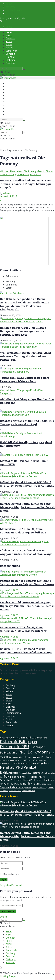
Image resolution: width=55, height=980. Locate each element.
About (9, 3)
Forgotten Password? (11, 885)
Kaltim (9, 44)
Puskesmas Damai (20, 780)
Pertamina (37, 772)
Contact (10, 13)
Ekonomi (10, 56)
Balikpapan (32, 737)
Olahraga (11, 60)
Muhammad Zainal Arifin (10, 763)
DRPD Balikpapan (11, 757)
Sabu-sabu (46, 784)
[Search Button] (24, 69)
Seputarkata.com (11, 787)
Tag (9, 150)
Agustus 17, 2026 (9, 615)
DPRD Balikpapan (32, 752)
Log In (3, 916)
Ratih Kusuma (32, 783)
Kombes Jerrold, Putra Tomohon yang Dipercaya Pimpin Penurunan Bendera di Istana (27, 507)
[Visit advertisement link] (24, 264)
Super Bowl (26, 787)
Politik (9, 41)
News (9, 35)
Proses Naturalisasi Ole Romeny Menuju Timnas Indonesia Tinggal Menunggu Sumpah (27, 184)
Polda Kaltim (17, 776)
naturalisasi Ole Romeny (24, 150)
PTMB (39, 777)
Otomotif (10, 38)
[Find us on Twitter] (1, 21)
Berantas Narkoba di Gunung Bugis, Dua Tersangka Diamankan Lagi (27, 422)
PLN (7, 776)
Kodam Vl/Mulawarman (8, 760)
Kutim (9, 700)
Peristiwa (10, 63)
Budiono (43, 738)
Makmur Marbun (25, 760)
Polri (26, 777)
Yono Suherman (28, 790)
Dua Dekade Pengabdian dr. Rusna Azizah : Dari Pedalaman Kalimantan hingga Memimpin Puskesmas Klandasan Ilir (24, 304)
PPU (30, 777)
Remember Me (11, 874)
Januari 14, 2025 (8, 196)
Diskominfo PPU (14, 746)
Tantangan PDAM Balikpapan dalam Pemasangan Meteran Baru (24, 379)
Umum (9, 725)
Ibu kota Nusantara (32, 757)
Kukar (9, 697)
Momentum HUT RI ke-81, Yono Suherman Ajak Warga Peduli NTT (23, 530)
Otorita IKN (33, 763)
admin (6, 193)
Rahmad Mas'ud (13, 783)
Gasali (21, 756)
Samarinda (11, 50)
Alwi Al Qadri (17, 737)
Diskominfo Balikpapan (18, 741)
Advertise (11, 6)
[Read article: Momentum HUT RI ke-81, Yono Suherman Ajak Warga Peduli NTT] (27, 620)
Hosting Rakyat (8, 976)
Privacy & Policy (14, 10)
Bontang (10, 53)
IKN (43, 756)
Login (9, 26)
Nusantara (24, 763)
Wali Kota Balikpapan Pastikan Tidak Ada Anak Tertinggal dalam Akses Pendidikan (25, 356)
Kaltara (9, 47)
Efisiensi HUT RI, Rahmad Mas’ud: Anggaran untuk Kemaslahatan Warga (26, 552)
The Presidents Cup (39, 787)
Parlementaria (13, 712)
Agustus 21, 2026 (9, 590)
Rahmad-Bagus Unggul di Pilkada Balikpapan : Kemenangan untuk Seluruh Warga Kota (23, 331)
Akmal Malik (5, 738)
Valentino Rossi (15, 790)
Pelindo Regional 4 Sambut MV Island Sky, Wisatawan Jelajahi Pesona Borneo (27, 484)
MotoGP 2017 (42, 760)
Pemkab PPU (11, 767)
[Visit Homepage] (8, 77)
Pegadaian (43, 763)
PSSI (34, 777)
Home (9, 32)
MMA (35, 760)
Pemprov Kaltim (25, 773)
